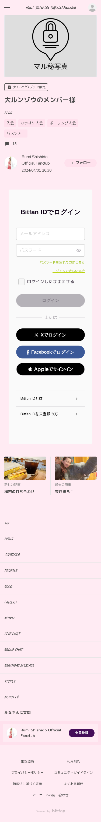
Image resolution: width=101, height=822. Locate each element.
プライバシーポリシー (27, 773)
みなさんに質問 (17, 712)
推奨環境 (27, 761)
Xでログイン (54, 335)
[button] (50, 369)
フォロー (83, 162)
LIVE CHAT (12, 633)
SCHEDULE (12, 554)
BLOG (8, 112)
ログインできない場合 (69, 271)
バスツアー (15, 133)
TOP (7, 523)
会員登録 (81, 733)
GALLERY (10, 602)
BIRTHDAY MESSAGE (19, 665)
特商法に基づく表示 (27, 784)
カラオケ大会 (31, 123)
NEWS (8, 538)
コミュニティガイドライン (73, 773)
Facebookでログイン (53, 352)
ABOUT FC (11, 697)
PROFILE (10, 570)
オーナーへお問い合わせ (50, 795)
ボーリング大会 (63, 123)
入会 (10, 123)
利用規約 (73, 761)
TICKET (9, 681)
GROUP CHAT (13, 649)
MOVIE (9, 618)
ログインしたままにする (50, 282)
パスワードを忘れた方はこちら (62, 262)
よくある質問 (73, 784)
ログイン (92, 7)
